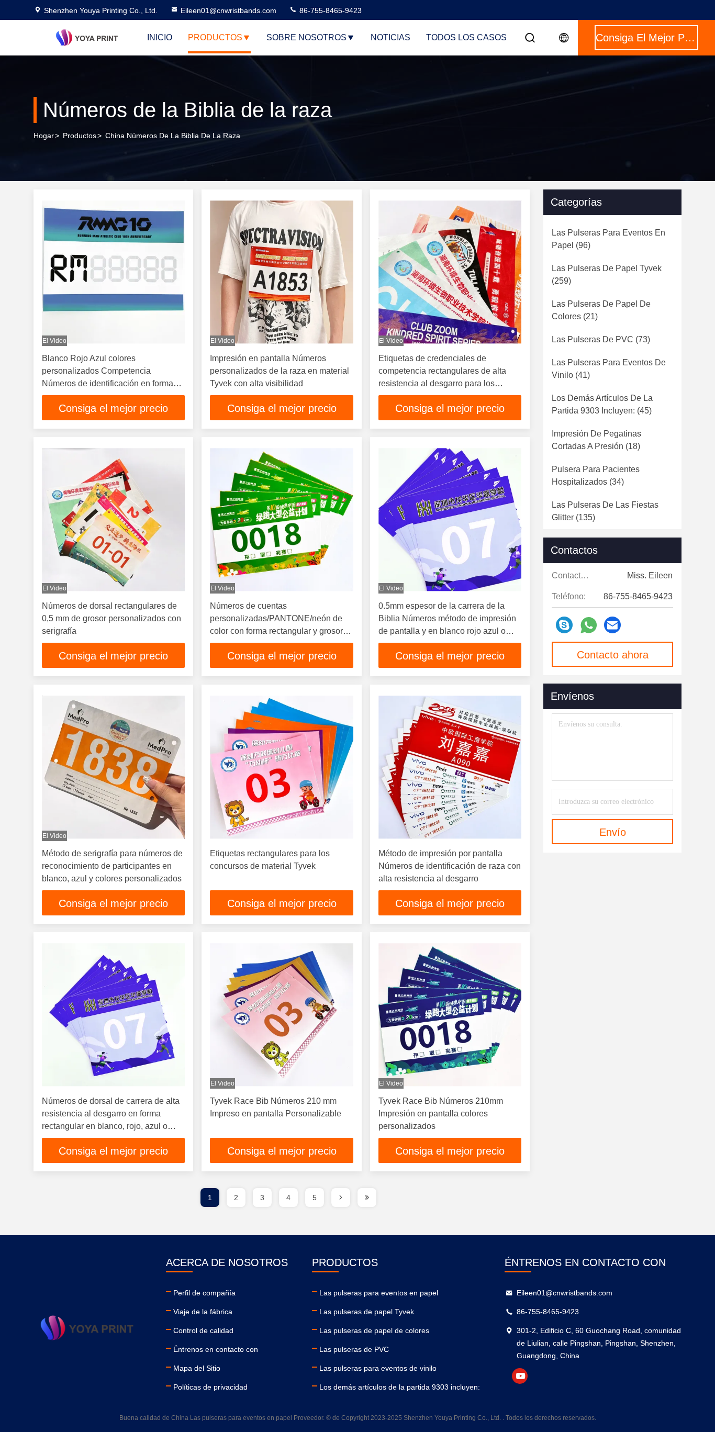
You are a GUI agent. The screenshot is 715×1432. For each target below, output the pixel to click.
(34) (596, 475)
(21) (601, 310)
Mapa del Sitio (196, 1368)
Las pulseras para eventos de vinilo (378, 1368)
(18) (596, 440)
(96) (608, 239)
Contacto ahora (613, 655)
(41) (609, 368)
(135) (605, 511)
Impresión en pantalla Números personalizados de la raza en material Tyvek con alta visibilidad (279, 371)
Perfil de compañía (204, 1293)
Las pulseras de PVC (354, 1349)
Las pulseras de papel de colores (374, 1330)
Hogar (43, 135)
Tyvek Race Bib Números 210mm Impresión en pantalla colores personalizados (440, 1114)
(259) (607, 274)
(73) (601, 339)
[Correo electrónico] (612, 625)
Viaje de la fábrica (202, 1311)
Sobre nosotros (306, 37)
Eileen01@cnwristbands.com (228, 10)
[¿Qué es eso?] (588, 625)
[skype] (564, 625)
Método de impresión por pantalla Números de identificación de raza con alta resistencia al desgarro (449, 866)
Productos (215, 37)
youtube (520, 1376)
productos (79, 135)
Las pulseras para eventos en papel (378, 1293)
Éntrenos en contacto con (215, 1349)
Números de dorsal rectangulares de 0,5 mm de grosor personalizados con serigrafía (111, 618)
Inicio (159, 37)
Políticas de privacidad (210, 1387)
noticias (390, 37)
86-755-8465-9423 (329, 10)
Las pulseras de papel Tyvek (366, 1311)
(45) (602, 404)
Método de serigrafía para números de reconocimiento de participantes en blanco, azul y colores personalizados (112, 866)
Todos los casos (466, 37)
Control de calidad (203, 1330)
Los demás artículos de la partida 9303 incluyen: (399, 1387)
